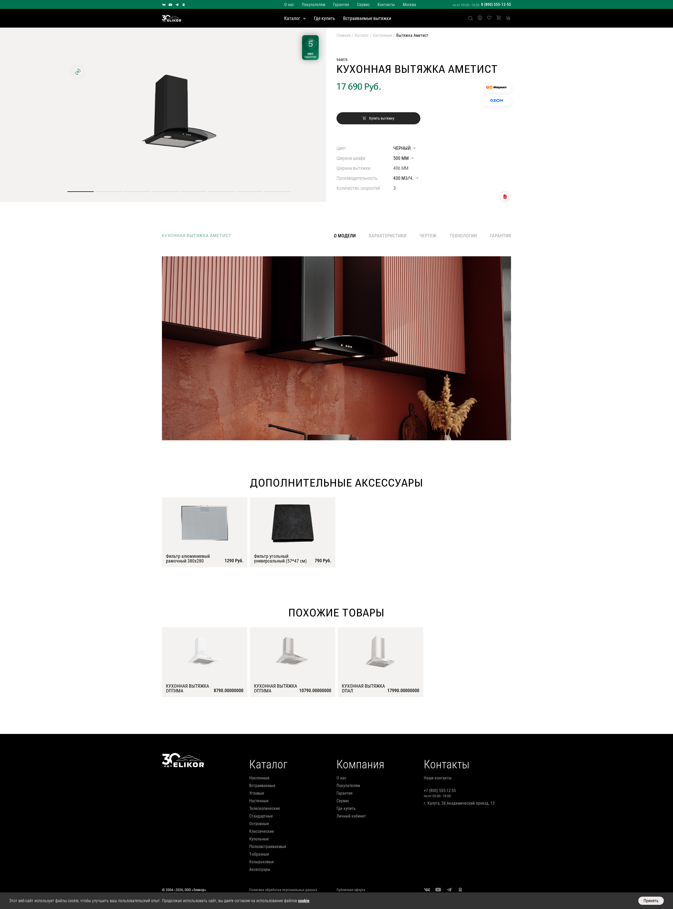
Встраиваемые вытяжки (367, 18)
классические (261, 831)
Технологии (463, 235)
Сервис (363, 4)
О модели (345, 235)
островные (259, 823)
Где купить (324, 18)
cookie (303, 900)
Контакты (386, 4)
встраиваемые (262, 785)
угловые (256, 793)
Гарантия (341, 4)
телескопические (264, 808)
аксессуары (259, 869)
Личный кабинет (351, 816)
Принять (651, 900)
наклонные (259, 777)
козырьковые (261, 861)
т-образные (259, 854)
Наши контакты (438, 777)
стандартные (261, 816)
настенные (259, 800)
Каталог (292, 18)
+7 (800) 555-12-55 (440, 790)
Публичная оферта (350, 890)
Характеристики (387, 235)
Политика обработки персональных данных (283, 890)
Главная (343, 35)
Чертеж (428, 235)
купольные (259, 838)
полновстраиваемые (267, 846)
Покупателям (313, 4)
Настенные (382, 35)
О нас (289, 4)
